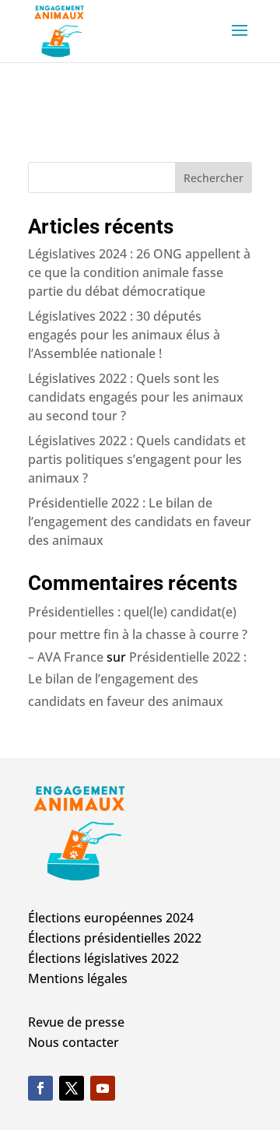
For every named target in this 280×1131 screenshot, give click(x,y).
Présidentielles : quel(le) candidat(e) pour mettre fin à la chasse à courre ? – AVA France (137, 634)
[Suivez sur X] (71, 1088)
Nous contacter (73, 1042)
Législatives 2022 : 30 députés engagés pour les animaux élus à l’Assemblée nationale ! (124, 334)
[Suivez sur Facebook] (40, 1088)
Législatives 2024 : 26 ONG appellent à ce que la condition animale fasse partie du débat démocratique (139, 272)
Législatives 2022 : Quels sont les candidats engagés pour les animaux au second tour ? (135, 397)
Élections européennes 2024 (111, 917)
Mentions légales (78, 978)
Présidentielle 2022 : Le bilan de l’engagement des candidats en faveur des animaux (139, 521)
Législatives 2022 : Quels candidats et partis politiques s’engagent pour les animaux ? (137, 459)
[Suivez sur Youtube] (102, 1088)
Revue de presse (76, 1022)
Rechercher (213, 177)
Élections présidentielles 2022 (114, 938)
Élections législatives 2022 (103, 958)
